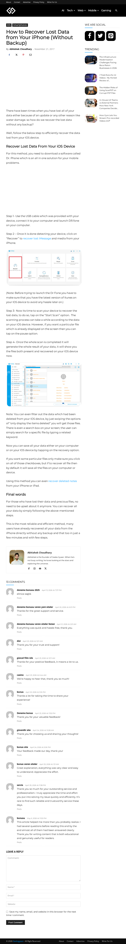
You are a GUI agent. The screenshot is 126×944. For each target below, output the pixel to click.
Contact (17, 2)
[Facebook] (9, 55)
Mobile (92, 10)
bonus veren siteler (27, 764)
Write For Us (52, 2)
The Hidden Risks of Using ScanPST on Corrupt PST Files (108, 90)
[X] (16, 55)
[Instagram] (35, 569)
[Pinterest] (23, 55)
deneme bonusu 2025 (28, 590)
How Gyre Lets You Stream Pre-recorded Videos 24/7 (109, 118)
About (8, 2)
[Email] (30, 55)
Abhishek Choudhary (21, 49)
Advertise (26, 2)
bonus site (22, 747)
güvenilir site (24, 730)
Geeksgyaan (18, 941)
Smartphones (20, 24)
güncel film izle (25, 657)
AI (63, 10)
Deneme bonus (25, 713)
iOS (9, 24)
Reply (19, 598)
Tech (70, 10)
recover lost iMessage (36, 238)
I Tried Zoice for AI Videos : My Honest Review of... (108, 78)
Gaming (106, 10)
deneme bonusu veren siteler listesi (36, 623)
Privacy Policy (38, 2)
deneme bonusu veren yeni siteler (35, 607)
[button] (116, 10)
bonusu (21, 818)
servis (20, 785)
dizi (19, 640)
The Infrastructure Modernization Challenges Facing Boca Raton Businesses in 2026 (108, 62)
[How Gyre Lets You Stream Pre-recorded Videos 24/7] (91, 118)
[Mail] (41, 569)
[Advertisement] (43, 85)
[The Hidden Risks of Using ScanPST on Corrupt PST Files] (91, 90)
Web (80, 10)
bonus (20, 691)
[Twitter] (100, 36)
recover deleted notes (62, 481)
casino (20, 674)
